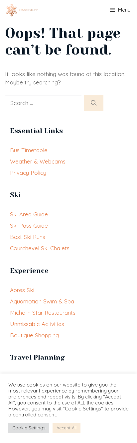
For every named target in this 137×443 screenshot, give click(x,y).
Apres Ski (22, 289)
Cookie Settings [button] (28, 427)
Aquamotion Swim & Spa (42, 301)
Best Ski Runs (27, 236)
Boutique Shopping (34, 335)
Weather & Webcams (38, 161)
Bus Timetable (29, 150)
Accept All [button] (66, 427)
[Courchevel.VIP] (20, 10)
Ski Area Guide (29, 214)
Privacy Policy (28, 172)
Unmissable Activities (37, 323)
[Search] (93, 103)
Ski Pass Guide (29, 225)
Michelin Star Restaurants (42, 312)
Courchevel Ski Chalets (39, 248)
